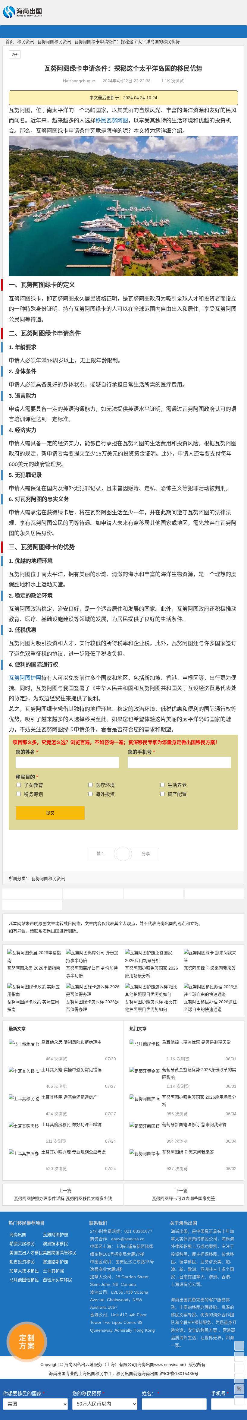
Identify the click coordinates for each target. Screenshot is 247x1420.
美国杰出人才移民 (26, 1252)
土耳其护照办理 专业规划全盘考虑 (73, 1152)
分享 (146, 853)
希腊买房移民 (22, 1243)
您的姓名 (27, 752)
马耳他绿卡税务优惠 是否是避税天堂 (196, 1042)
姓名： (150, 1393)
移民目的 (27, 777)
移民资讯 (25, 41)
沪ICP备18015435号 (179, 1373)
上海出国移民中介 (95, 1373)
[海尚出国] (22, 15)
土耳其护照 (53, 1270)
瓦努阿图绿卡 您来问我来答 (210, 968)
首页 (9, 41)
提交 (50, 812)
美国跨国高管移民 (59, 1252)
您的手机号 (141, 752)
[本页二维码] (239, 1400)
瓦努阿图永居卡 (93, 893)
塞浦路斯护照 (55, 1261)
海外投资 (105, 794)
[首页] (239, 1346)
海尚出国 (17, 1234)
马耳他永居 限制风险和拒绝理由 (71, 1042)
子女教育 (33, 785)
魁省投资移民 (22, 1261)
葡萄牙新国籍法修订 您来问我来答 (194, 1124)
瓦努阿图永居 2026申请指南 (33, 968)
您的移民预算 (88, 1393)
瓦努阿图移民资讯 (54, 41)
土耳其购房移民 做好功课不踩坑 (71, 1124)
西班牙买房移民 (57, 1279)
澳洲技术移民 (55, 1243)
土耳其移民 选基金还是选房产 (69, 1097)
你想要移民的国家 (24, 1393)
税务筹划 (33, 794)
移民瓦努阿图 (111, 121)
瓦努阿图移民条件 (153, 893)
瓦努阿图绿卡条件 (32, 904)
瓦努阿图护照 (25, 678)
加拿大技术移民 (24, 1270)
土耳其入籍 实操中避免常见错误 (71, 1069)
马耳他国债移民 (24, 1279)
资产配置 (177, 794)
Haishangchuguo (79, 80)
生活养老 (177, 785)
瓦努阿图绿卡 (214, 893)
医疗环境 (105, 785)
